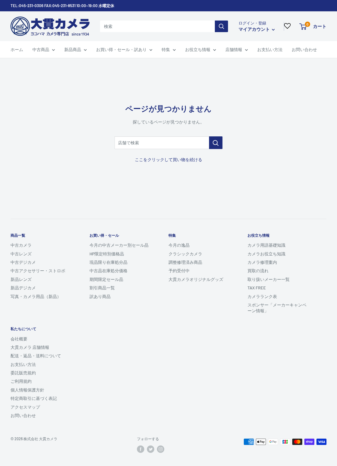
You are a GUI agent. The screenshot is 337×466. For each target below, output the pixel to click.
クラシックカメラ (185, 253)
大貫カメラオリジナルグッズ (195, 279)
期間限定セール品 (106, 279)
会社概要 (19, 338)
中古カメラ (21, 244)
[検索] (221, 26)
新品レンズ (21, 279)
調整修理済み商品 (185, 262)
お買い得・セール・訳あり (121, 49)
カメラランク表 (262, 296)
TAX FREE (256, 287)
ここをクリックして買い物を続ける (168, 159)
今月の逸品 (179, 244)
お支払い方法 (270, 49)
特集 (166, 49)
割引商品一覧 (102, 287)
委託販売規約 (23, 372)
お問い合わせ (304, 49)
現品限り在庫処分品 (108, 262)
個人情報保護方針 (27, 389)
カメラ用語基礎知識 (266, 244)
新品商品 (72, 49)
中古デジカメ (23, 262)
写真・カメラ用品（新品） (36, 296)
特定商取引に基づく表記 (34, 398)
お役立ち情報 (197, 49)
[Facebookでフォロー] (140, 449)
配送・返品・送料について (36, 355)
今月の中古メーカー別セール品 (119, 244)
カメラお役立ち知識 (266, 253)
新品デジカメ (23, 287)
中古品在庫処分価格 (108, 270)
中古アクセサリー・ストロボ (38, 270)
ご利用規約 (21, 381)
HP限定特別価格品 (107, 253)
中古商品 (40, 49)
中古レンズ (21, 253)
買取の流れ (258, 270)
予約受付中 (179, 270)
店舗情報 (233, 49)
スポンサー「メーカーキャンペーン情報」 (276, 307)
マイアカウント (255, 29)
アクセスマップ (25, 406)
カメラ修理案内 (262, 262)
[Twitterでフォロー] (150, 449)
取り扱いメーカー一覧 (268, 279)
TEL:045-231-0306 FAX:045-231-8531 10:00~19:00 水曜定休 (62, 5)
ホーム (17, 49)
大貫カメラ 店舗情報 (30, 347)
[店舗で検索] (215, 142)
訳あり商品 (100, 296)
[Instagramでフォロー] (160, 449)
